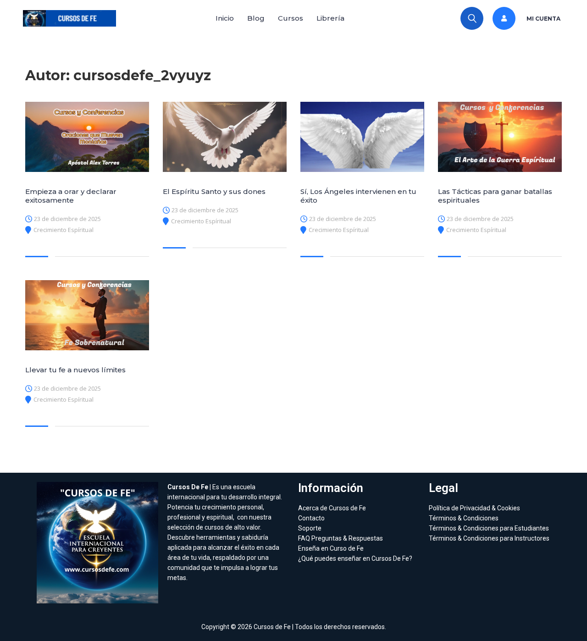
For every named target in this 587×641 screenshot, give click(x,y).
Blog (256, 18)
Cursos (290, 18)
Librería (330, 18)
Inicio (225, 18)
